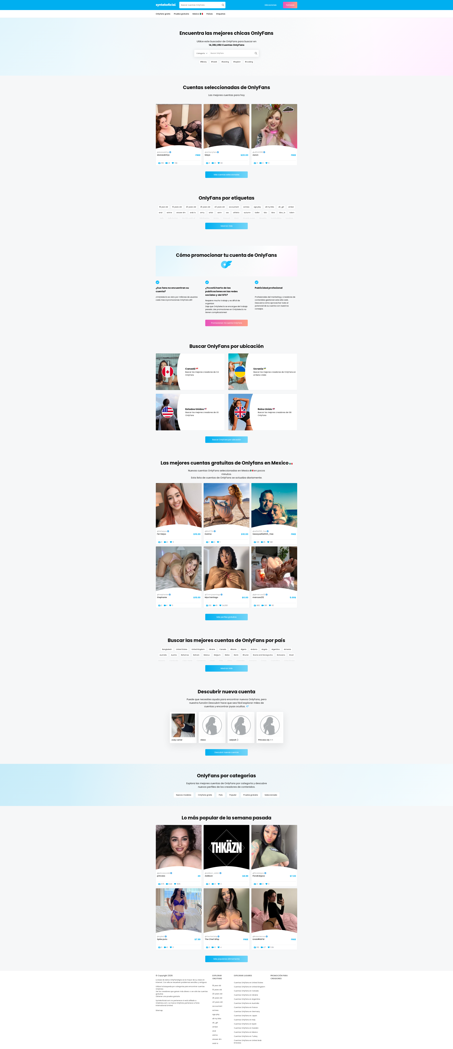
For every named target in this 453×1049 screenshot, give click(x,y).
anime (169, 212)
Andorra (254, 649)
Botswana (281, 655)
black (236, 218)
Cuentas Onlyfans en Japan (245, 1015)
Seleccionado (271, 795)
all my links (269, 207)
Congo (263, 660)
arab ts (193, 212)
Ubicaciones (271, 5)
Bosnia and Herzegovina (263, 655)
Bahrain (196, 655)
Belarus (207, 655)
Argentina (276, 649)
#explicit (237, 62)
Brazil (291, 655)
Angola (264, 649)
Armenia (287, 649)
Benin (236, 655)
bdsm (292, 212)
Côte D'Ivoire (289, 660)
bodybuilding (276, 218)
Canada (222, 649)
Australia (163, 655)
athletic (236, 212)
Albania (233, 649)
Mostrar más (227, 226)
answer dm (181, 212)
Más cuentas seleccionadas (226, 174)
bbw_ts (282, 212)
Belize (227, 655)
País (221, 795)
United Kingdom (198, 649)
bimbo (216, 218)
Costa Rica (275, 660)
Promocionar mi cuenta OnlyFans (226, 323)
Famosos (290, 5)
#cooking (249, 62)
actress (246, 207)
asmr (219, 212)
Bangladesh (167, 649)
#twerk (214, 62)
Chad (212, 660)
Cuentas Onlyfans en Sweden (246, 1028)
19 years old (177, 207)
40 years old (219, 207)
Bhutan (246, 655)
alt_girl (281, 207)
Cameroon (201, 660)
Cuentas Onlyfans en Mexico (246, 1032)
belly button (173, 218)
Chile (221, 660)
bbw (273, 212)
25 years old (205, 207)
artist (211, 212)
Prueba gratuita (181, 14)
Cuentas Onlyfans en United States (248, 982)
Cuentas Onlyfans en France (246, 1007)
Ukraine (212, 649)
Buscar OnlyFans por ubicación (226, 439)
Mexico (196, 14)
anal (160, 212)
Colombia (241, 660)
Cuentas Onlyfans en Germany (247, 1011)
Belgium (217, 655)
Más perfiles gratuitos (226, 617)
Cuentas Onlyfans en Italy (244, 1020)
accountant (234, 207)
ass (227, 212)
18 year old (163, 207)
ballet (257, 212)
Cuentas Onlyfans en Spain (245, 1024)
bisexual (226, 218)
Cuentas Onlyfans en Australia (246, 1003)
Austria (174, 655)
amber (291, 207)
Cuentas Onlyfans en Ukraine (246, 995)
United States (181, 649)
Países (209, 14)
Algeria (243, 649)
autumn (247, 212)
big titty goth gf (188, 218)
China (229, 660)
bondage (289, 218)
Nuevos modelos (183, 795)
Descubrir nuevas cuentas (226, 752)
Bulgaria (162, 660)
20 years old (191, 207)
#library (203, 62)
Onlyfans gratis (163, 14)
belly (162, 218)
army (202, 212)
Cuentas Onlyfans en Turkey (246, 1036)
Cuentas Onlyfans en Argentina (247, 999)
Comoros (253, 660)
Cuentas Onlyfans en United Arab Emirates (248, 1041)
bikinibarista (204, 218)
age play (257, 207)
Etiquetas (220, 14)
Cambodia (173, 660)
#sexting (225, 62)
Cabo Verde (187, 660)
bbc (265, 212)
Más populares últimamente (226, 959)
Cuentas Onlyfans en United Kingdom (249, 987)
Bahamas (185, 655)
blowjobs (262, 218)
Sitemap (159, 1010)
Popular (233, 795)
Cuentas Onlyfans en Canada (246, 991)
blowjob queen (249, 218)
